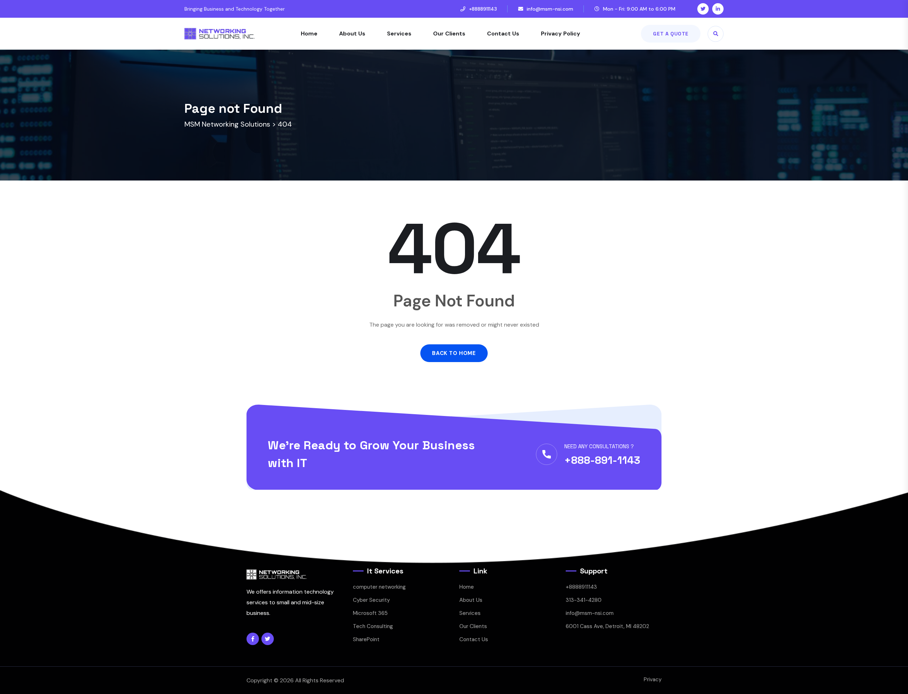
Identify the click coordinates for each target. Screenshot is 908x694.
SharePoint (366, 639)
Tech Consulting (373, 626)
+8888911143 (483, 9)
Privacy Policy (560, 33)
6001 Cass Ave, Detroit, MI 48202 (607, 626)
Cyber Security (371, 600)
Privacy (652, 679)
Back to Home (454, 353)
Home (309, 33)
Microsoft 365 (370, 613)
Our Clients (449, 33)
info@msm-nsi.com (550, 9)
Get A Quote (670, 33)
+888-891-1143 (602, 460)
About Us (352, 33)
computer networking (379, 586)
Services (399, 33)
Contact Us (503, 33)
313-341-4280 (584, 600)
